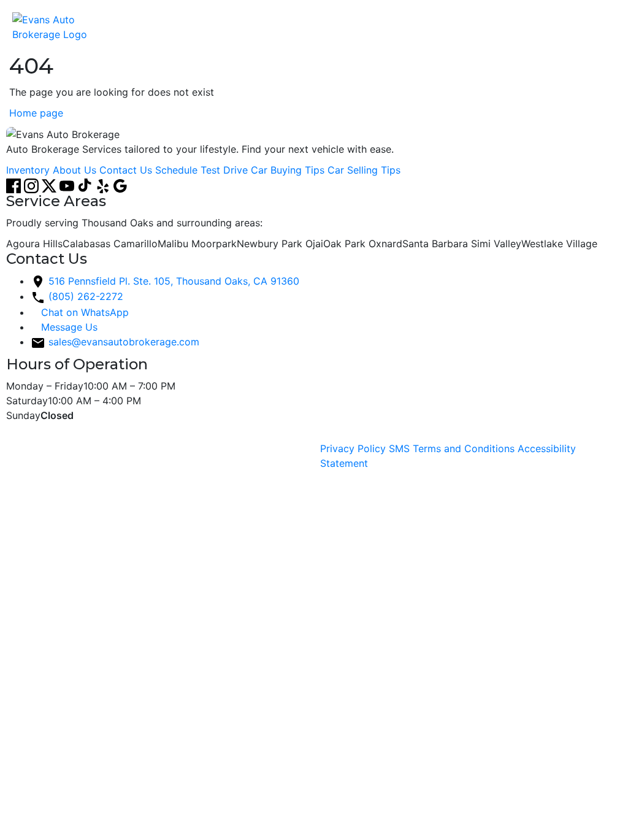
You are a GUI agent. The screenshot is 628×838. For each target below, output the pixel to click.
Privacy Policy (353, 448)
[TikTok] (86, 185)
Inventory (28, 170)
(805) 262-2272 (85, 296)
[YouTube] (68, 185)
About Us (74, 170)
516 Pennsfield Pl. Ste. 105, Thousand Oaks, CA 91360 (173, 281)
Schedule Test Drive (201, 170)
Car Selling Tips (363, 170)
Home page (36, 113)
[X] (50, 185)
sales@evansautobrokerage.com (123, 342)
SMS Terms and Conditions (452, 448)
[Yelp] (104, 185)
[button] (603, 27)
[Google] (120, 185)
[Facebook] (15, 185)
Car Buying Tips (287, 170)
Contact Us (125, 170)
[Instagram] (33, 185)
